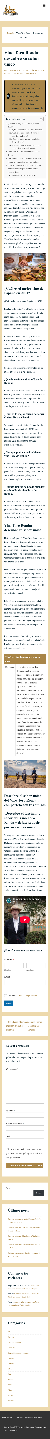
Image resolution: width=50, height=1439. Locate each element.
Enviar (9, 1003)
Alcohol (11, 1331)
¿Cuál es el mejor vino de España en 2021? (23, 125)
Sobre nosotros (7, 1417)
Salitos (10, 1379)
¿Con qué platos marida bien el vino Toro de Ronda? (26, 140)
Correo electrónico (14, 1123)
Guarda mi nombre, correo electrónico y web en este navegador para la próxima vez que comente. (24, 1153)
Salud (10, 1384)
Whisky (11, 1400)
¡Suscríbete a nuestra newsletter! (24, 175)
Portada (10, 33)
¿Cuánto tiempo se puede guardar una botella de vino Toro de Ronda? (26, 146)
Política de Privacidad (33, 1417)
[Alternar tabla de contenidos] (40, 119)
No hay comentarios (26, 73)
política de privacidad (28, 995)
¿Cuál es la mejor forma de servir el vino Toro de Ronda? (25, 134)
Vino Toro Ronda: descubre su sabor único (23, 153)
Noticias (11, 1363)
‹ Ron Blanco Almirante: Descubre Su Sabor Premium (17, 1025)
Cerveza (11, 1337)
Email (8, 976)
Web (8, 1136)
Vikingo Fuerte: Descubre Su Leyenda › (35, 1025)
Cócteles (11, 1347)
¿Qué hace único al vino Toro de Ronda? (27, 129)
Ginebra (11, 1358)
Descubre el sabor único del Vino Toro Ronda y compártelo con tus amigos (24, 160)
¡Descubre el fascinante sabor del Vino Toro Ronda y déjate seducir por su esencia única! (24, 168)
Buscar (8, 1188)
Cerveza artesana (14, 1342)
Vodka (10, 1395)
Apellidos (30, 970)
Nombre (7, 970)
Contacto (19, 1417)
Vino (9, 73)
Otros (10, 1368)
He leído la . (23, 995)
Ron (9, 1374)
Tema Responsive (10, 1430)
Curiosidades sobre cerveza (18, 1353)
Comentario (12, 1069)
